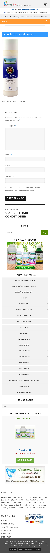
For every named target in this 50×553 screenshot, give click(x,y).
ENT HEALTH (24, 327)
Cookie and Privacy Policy (29, 549)
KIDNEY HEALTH (24, 357)
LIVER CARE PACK (22, 418)
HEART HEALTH (24, 351)
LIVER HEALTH (24, 363)
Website (9, 176)
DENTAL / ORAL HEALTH (24, 310)
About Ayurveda (26, 17)
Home (4, 520)
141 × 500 (21, 101)
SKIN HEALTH (24, 386)
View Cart (4, 17)
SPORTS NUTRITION (24, 392)
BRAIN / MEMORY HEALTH (24, 292)
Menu (4, 21)
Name (8, 155)
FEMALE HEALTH (24, 339)
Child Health (24, 304)
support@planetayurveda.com (29, 9)
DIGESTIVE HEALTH (24, 316)
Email (9, 165)
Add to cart (24, 460)
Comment (10, 126)
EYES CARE (24, 333)
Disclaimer (6, 537)
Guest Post (6, 530)
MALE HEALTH (24, 374)
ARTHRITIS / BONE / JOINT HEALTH (24, 286)
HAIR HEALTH (24, 345)
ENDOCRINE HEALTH (24, 321)
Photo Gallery (14, 17)
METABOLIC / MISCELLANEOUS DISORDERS (24, 380)
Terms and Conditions (41, 17)
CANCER (24, 298)
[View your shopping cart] (45, 4)
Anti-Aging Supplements (25, 280)
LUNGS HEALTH (24, 368)
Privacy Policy (7, 533)
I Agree (13, 549)
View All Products (9, 527)
